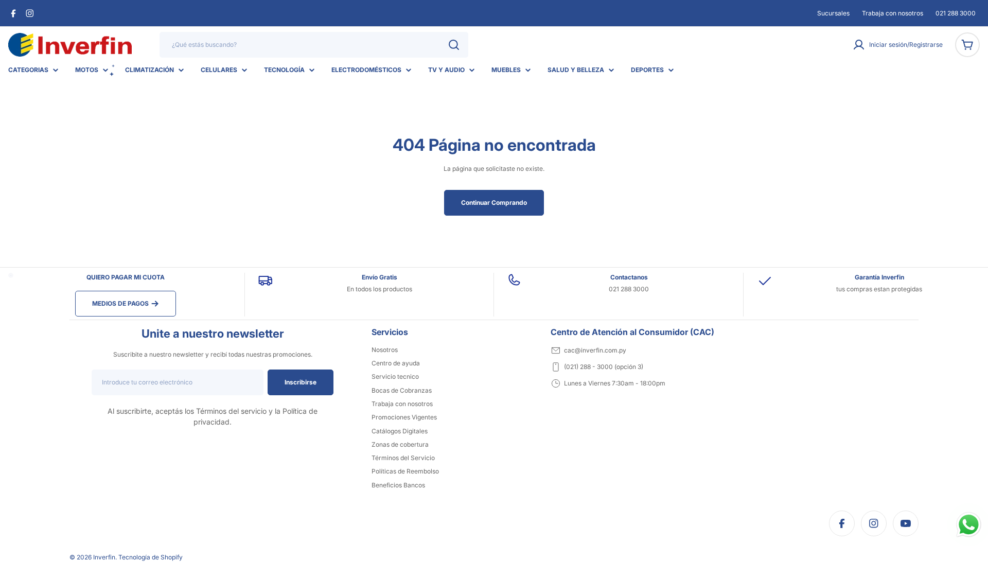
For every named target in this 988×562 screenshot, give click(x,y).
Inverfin (104, 557)
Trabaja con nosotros (892, 13)
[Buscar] (454, 45)
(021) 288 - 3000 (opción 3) (603, 367)
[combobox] (314, 45)
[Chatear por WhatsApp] (969, 525)
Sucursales (833, 13)
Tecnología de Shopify (150, 557)
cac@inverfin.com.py (595, 350)
